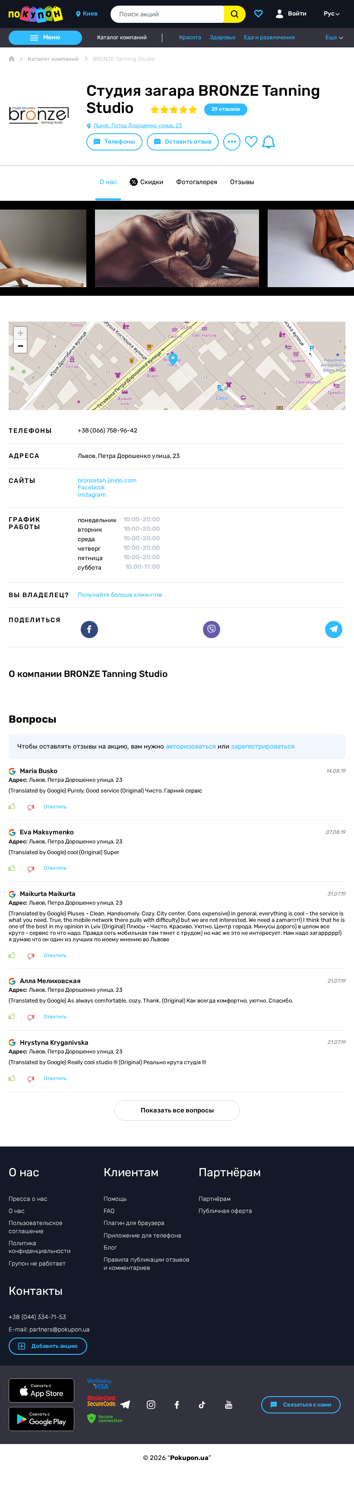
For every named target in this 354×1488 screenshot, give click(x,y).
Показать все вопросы (177, 1110)
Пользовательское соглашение (36, 1226)
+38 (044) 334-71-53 (37, 1317)
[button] (173, 359)
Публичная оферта (225, 1211)
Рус (329, 13)
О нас (108, 182)
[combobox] (167, 14)
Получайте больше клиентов (120, 594)
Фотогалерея (196, 182)
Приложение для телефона (142, 1235)
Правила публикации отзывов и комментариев (147, 1263)
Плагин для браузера (134, 1223)
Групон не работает (37, 1263)
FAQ (109, 1211)
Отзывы (242, 182)
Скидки (151, 182)
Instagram (92, 494)
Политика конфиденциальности (39, 1247)
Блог (110, 1247)
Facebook (91, 487)
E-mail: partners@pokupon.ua (49, 1329)
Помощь (115, 1199)
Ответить (55, 807)
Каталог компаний (122, 37)
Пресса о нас (28, 1199)
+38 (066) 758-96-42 (107, 430)
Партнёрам (215, 1199)
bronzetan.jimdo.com (107, 480)
